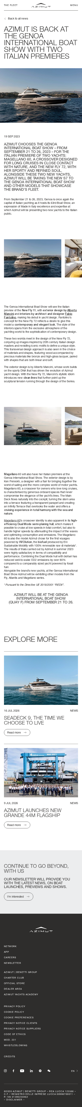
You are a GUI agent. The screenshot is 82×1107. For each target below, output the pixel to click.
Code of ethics (15, 1034)
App (6, 951)
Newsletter (12, 963)
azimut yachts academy (21, 994)
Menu (74, 5)
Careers (10, 957)
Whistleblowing (15, 1045)
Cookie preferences (19, 1017)
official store (14, 983)
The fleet (11, 5)
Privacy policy (14, 1006)
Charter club (14, 977)
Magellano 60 (12, 520)
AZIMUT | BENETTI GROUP (20, 972)
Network (10, 946)
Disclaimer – (15, 1099)
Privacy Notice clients (20, 1023)
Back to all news (18, 18)
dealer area (13, 988)
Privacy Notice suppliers (22, 1028)
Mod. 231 (10, 1039)
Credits (9, 1056)
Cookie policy (14, 1012)
